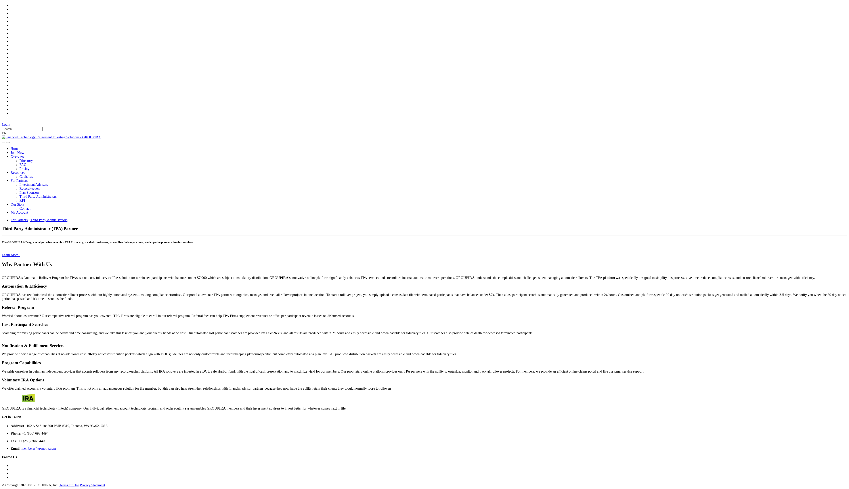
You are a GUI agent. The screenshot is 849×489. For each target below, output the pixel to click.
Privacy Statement (92, 485)
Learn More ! (11, 255)
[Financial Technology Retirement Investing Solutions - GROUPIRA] (51, 137)
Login (6, 124)
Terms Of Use (69, 485)
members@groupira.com (38, 448)
